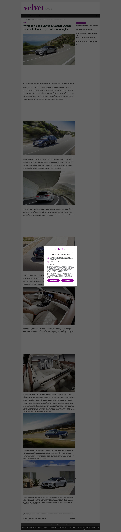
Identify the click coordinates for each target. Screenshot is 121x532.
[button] (60, 264)
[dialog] (60, 266)
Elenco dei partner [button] (58, 271)
